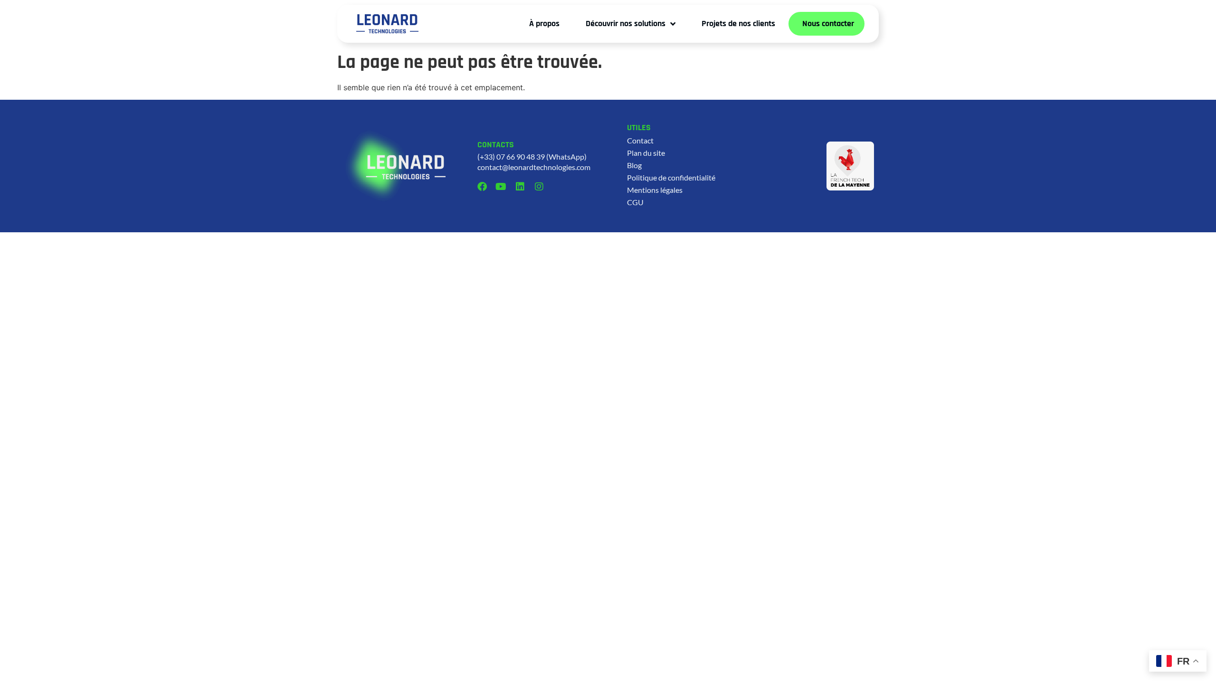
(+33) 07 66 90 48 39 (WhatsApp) (532, 156)
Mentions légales (655, 189)
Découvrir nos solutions (625, 23)
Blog (634, 165)
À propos (544, 23)
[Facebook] (482, 186)
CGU (635, 202)
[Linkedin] (520, 186)
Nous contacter (828, 23)
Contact (640, 140)
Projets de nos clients (738, 23)
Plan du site (646, 152)
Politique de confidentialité (671, 177)
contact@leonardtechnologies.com (533, 166)
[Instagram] (539, 186)
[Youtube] (501, 186)
